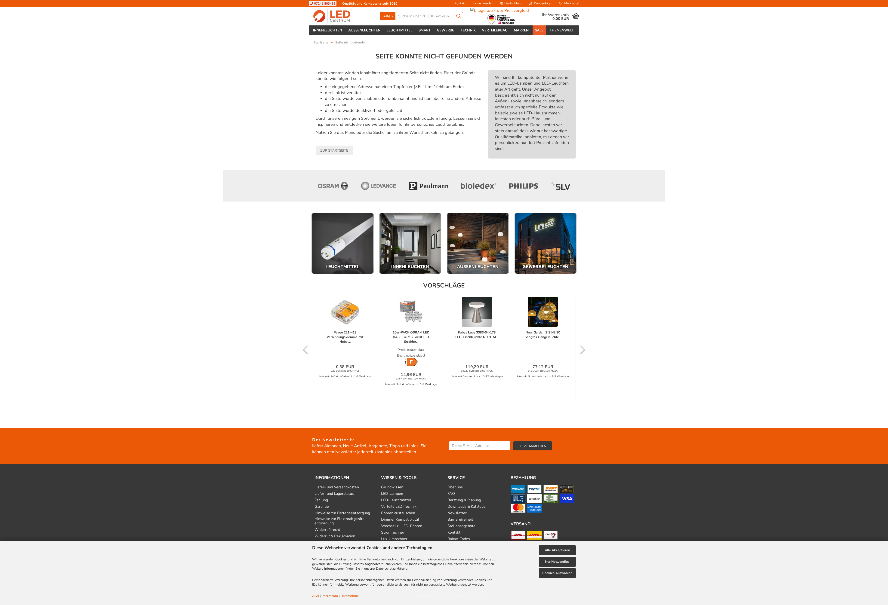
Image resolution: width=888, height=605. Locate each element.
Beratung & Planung (464, 500)
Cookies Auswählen (557, 573)
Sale (539, 30)
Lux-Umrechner (394, 539)
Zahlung (321, 500)
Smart (425, 30)
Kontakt (460, 3)
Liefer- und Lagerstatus (334, 494)
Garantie (321, 506)
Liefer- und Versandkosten (336, 487)
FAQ (451, 494)
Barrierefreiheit (460, 519)
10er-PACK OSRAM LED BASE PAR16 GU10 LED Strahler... (411, 337)
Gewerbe (445, 30)
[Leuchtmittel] (342, 243)
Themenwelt (562, 30)
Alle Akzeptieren (557, 550)
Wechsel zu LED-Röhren (401, 526)
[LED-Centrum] (342, 16)
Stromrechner (392, 532)
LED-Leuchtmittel (396, 500)
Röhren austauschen (398, 513)
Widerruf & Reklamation (334, 536)
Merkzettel (570, 3)
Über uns (455, 487)
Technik (468, 30)
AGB (315, 596)
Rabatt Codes (458, 539)
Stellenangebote (461, 526)
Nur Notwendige (557, 561)
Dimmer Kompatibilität (400, 519)
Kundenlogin (542, 3)
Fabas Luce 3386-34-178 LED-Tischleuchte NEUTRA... (476, 334)
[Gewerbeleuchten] (545, 243)
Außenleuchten (364, 30)
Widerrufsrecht (327, 530)
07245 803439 (324, 3)
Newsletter (457, 513)
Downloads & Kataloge (466, 506)
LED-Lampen (392, 494)
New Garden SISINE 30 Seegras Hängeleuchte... (543, 334)
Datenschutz (349, 596)
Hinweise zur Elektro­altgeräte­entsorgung (340, 521)
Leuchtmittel (399, 30)
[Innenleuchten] (410, 243)
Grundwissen (392, 487)
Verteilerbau (495, 30)
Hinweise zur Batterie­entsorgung (342, 513)
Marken (521, 30)
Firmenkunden (483, 3)
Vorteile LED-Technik (398, 506)
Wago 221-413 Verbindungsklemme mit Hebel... (345, 337)
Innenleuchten (327, 30)
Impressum (330, 596)
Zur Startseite (334, 150)
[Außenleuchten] (477, 243)
